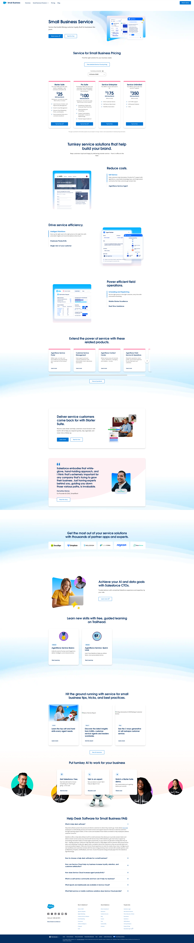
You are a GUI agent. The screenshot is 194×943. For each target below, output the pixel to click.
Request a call (92, 790)
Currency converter (96, 71)
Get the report (89, 741)
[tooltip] (102, 71)
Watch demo (54, 36)
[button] (147, 361)
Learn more (54, 368)
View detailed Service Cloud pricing (97, 64)
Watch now (119, 790)
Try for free (58, 124)
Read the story (63, 499)
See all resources (97, 752)
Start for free (70, 36)
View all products (97, 381)
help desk (125, 828)
